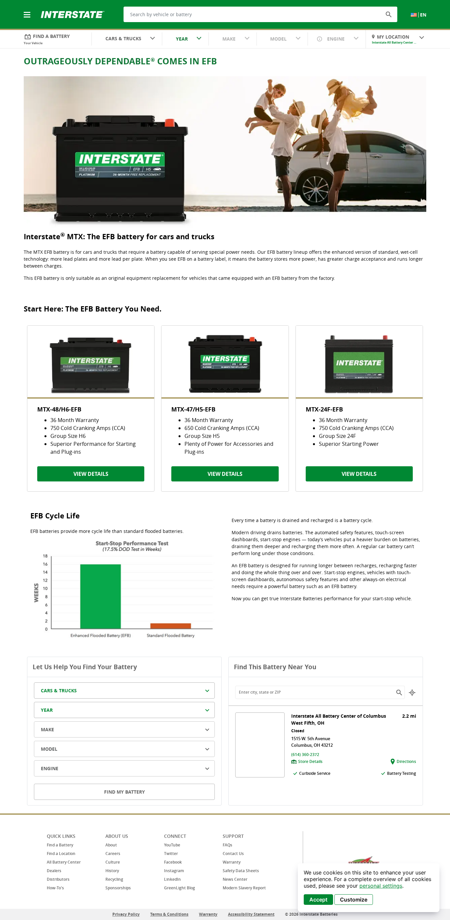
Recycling (114, 879)
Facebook (173, 862)
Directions (406, 761)
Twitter (171, 853)
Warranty (231, 862)
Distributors (58, 879)
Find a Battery (60, 845)
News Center (235, 879)
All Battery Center (64, 862)
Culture (112, 862)
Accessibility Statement (251, 914)
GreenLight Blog (179, 888)
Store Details (310, 761)
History (112, 870)
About (111, 845)
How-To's (55, 888)
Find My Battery (124, 792)
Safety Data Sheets (241, 870)
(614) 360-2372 (305, 754)
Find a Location (61, 853)
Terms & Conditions (169, 914)
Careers (112, 853)
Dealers (54, 870)
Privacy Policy (126, 914)
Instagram (174, 870)
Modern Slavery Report (244, 888)
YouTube (172, 845)
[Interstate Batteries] (72, 13)
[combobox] (127, 39)
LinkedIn (172, 879)
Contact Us (233, 853)
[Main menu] (28, 11)
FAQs (227, 845)
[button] (389, 14)
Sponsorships (118, 888)
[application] (368, 887)
